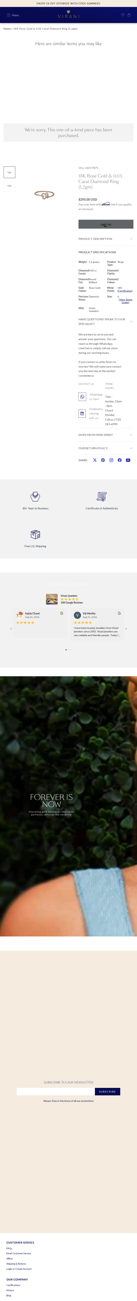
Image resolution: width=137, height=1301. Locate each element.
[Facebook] (120, 460)
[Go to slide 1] (66, 649)
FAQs (9, 1248)
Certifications (13, 1285)
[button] (8, 15)
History (10, 1290)
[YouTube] (128, 460)
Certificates (125, 290)
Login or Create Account (19, 1268)
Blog (8, 1295)
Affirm (9, 1258)
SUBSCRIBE (107, 1091)
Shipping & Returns (16, 1263)
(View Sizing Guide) (125, 301)
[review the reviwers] (61, 613)
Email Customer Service (18, 1253)
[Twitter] (95, 460)
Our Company (17, 1279)
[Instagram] (111, 460)
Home (7, 28)
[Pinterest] (103, 460)
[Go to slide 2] (68, 649)
